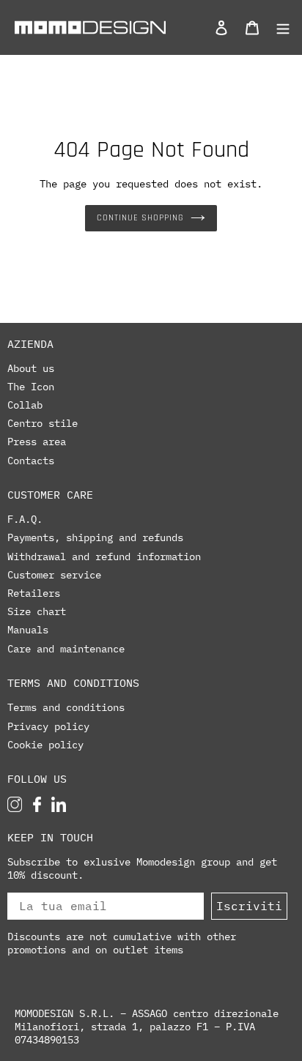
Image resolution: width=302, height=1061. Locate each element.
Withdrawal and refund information (104, 556)
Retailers (33, 593)
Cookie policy (45, 744)
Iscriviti (249, 905)
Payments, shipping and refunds (95, 537)
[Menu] (279, 27)
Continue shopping (140, 217)
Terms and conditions (66, 707)
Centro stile (42, 423)
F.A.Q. (25, 519)
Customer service (54, 574)
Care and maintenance (66, 648)
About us (30, 368)
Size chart (36, 611)
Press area (36, 441)
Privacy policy (48, 726)
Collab (25, 405)
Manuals (27, 629)
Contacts (30, 460)
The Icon (30, 386)
